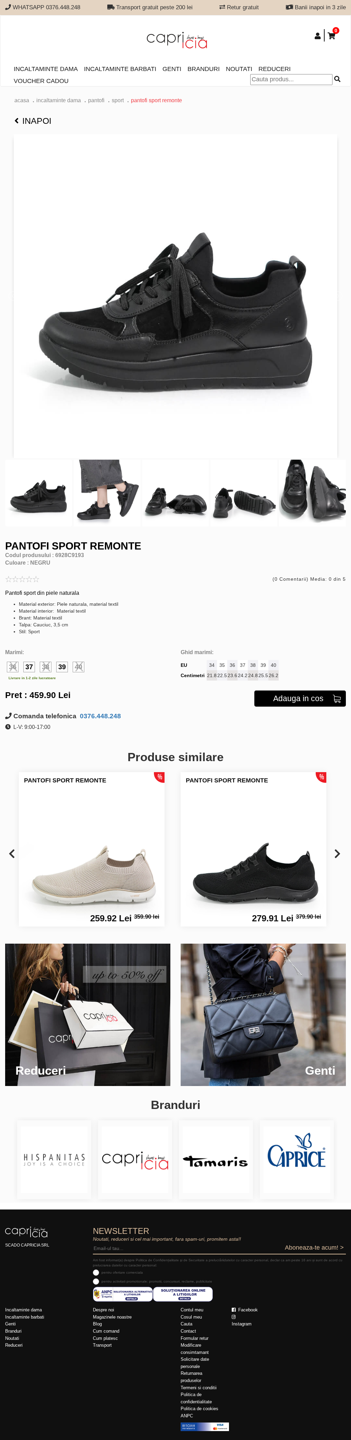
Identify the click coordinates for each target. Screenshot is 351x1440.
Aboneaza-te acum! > (314, 1247)
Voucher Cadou (41, 81)
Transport (102, 1345)
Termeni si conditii (199, 1387)
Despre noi (103, 1309)
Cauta (186, 1323)
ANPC (187, 1415)
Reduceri (274, 69)
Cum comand (106, 1331)
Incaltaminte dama (46, 69)
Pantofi (96, 100)
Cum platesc (105, 1338)
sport (118, 100)
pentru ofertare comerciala (122, 1272)
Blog (97, 1323)
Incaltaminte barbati (120, 69)
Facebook (247, 1309)
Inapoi (36, 121)
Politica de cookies (199, 1408)
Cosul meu (191, 1317)
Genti (171, 69)
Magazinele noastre (112, 1317)
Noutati (239, 69)
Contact (188, 1331)
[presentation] (12, 854)
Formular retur (194, 1338)
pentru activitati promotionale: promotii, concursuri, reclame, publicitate (156, 1281)
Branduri (203, 69)
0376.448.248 (99, 716)
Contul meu (192, 1309)
